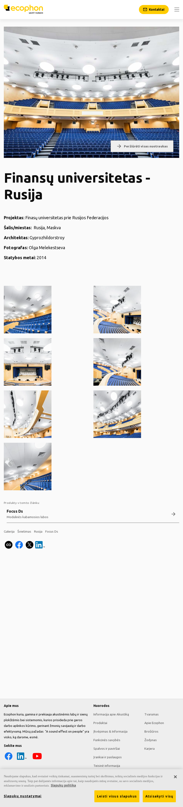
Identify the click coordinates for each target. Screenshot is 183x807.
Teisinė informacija (106, 766)
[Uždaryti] (175, 777)
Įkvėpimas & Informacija (110, 731)
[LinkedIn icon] (21, 760)
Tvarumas (151, 714)
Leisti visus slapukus (117, 796)
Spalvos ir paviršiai (106, 748)
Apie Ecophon (154, 723)
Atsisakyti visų (159, 796)
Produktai (100, 723)
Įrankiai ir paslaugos (107, 757)
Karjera (149, 748)
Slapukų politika (63, 785)
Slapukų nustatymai (23, 796)
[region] (91, 788)
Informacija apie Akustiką (111, 714)
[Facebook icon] (8, 760)
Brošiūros (151, 731)
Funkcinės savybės (106, 740)
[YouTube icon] (37, 760)
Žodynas (150, 740)
